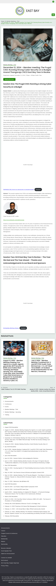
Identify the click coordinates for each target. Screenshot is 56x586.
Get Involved (4, 560)
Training (7, 414)
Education (3, 536)
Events (7, 406)
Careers (3, 530)
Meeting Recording (9, 79)
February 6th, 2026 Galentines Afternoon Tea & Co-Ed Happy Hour (22, 503)
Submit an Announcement (8, 553)
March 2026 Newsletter (11, 496)
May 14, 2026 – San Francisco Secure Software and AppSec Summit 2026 (24, 472)
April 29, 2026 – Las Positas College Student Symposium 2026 (21, 486)
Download (38, 189)
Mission (3, 541)
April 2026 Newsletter (11, 484)
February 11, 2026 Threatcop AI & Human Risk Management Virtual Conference (26, 506)
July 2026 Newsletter (10, 446)
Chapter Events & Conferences (9, 533)
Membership (4, 538)
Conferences (8, 404)
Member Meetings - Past (9, 64)
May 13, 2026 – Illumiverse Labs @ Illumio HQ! (17, 481)
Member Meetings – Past (11, 409)
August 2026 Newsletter (11, 427)
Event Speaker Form (6, 551)
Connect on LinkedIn (6, 557)
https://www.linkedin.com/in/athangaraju (13, 220)
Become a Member (6, 548)
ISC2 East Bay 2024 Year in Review (11, 328)
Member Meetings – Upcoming (13, 412)
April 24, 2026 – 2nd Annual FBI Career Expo (16, 489)
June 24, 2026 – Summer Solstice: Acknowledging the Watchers (21, 458)
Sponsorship (4, 544)
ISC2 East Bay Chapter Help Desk (10, 563)
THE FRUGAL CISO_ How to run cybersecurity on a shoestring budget (18, 189)
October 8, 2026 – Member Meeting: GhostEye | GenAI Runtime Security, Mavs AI (26, 444)
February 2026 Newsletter (12, 516)
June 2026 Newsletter (11, 455)
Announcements (9, 401)
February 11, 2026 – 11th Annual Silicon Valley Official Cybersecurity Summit (25, 509)
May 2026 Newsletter (11, 465)
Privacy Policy (4, 565)
